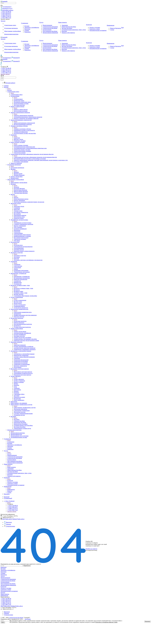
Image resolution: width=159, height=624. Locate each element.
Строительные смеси (16, 94)
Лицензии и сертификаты (8, 570)
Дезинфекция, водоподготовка (22, 222)
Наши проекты (11, 467)
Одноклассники (10, 526)
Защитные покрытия (20, 345)
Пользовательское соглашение (9, 591)
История (3, 568)
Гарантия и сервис (6, 589)
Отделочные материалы (17, 167)
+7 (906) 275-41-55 (6, 16)
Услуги (9, 453)
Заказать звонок (5, 74)
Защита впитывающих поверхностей (24, 123)
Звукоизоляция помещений (8, 585)
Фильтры (16, 187)
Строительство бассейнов (8, 580)
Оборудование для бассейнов (19, 182)
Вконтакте (9, 522)
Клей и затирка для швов (21, 145)
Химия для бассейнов (20, 331)
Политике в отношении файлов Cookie (106, 622)
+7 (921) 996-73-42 (6, 17)
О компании (10, 442)
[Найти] (2, 79)
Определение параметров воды (23, 312)
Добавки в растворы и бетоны (22, 129)
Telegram (8, 524)
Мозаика (16, 172)
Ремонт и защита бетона (21, 109)
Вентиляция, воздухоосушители (23, 371)
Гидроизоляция (18, 99)
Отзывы (3, 573)
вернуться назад (92, 550)
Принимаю (147, 621)
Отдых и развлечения (20, 300)
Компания (3, 567)
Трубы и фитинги (19, 379)
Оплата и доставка (6, 588)
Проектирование (5, 577)
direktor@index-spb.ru (18, 519)
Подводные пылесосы (20, 321)
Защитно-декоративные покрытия (23, 115)
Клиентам (10, 480)
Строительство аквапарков (8, 579)
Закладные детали (19, 206)
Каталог (9, 90)
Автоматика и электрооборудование (24, 354)
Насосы (16, 197)
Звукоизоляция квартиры (18, 433)
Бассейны (16, 419)
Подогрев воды (18, 245)
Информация (11, 489)
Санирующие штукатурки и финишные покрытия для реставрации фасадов (35, 157)
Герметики (17, 138)
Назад (9, 88)
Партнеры (3, 571)
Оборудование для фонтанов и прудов (25, 407)
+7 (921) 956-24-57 (6, 13)
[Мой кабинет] (1, 55)
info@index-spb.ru (7, 519)
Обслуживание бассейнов (8, 583)
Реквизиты (4, 574)
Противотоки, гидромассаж (22, 276)
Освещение (17, 264)
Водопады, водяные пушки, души (23, 288)
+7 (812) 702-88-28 (6, 11)
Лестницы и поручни (20, 255)
